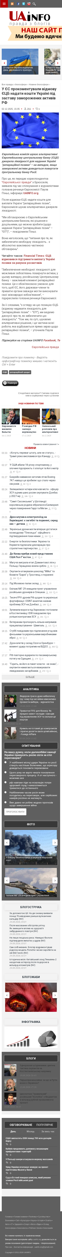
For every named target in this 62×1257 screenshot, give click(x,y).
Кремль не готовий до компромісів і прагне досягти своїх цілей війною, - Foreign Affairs (39, 731)
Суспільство (43, 1217)
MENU (4, 4)
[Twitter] (23, 4)
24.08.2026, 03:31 (17, 934)
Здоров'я (18, 1224)
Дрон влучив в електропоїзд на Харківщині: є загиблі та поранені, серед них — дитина (33, 520)
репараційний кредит (20, 372)
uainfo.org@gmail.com (43, 1247)
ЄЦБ (5, 372)
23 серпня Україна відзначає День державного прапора (18, 68)
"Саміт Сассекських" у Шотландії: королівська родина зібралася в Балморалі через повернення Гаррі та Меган (33, 505)
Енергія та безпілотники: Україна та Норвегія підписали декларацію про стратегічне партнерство (29, 545)
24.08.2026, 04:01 (17, 922)
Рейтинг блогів (35, 1228)
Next (58, 63)
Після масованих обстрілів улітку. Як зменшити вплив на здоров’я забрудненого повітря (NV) (27, 928)
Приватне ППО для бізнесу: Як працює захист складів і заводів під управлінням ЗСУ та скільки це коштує (38, 715)
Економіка (9, 1220)
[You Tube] (28, 4)
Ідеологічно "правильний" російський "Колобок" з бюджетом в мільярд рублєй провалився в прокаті (38, 1098)
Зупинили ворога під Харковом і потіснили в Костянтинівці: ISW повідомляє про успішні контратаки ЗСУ (33, 613)
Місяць (31, 1131)
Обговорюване (21, 1125)
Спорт (26, 1224)
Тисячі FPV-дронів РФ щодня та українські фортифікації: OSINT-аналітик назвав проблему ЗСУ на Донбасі (33, 601)
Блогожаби (31, 977)
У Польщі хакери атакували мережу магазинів (29, 1159)
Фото (31, 824)
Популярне (44, 1125)
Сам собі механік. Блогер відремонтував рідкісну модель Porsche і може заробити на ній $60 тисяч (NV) (32, 950)
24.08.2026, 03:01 (17, 943)
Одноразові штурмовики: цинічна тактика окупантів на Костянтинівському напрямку (37, 1068)
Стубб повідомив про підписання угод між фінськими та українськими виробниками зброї (33, 634)
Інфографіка (31, 1022)
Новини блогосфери (39, 84)
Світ (17, 1220)
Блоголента (22, 1228)
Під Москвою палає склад (24, 583)
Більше (30, 677)
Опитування (31, 745)
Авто (7, 1224)
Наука (33, 1220)
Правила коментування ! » (46, 444)
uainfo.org (37, 1239)
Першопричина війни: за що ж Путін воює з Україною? (38, 1081)
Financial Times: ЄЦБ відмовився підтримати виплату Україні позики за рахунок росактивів (28, 259)
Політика (32, 1217)
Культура (25, 1220)
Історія (41, 1220)
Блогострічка (31, 907)
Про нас (8, 1247)
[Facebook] (17, 4)
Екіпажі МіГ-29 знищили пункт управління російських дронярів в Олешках (27, 896)
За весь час (48, 1131)
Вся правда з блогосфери (14, 84)
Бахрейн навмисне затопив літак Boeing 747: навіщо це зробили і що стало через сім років (32, 480)
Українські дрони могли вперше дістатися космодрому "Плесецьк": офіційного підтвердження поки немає (33, 532)
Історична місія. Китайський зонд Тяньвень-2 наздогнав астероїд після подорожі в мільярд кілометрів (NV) (32, 962)
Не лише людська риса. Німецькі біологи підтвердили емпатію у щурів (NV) (30, 939)
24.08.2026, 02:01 (17, 968)
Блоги (31, 1058)
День (13, 1131)
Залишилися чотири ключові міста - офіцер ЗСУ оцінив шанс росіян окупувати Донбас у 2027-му (34, 492)
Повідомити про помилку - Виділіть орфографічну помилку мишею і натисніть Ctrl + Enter (29, 361)
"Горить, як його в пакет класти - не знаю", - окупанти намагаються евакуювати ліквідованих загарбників (34, 667)
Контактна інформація (23, 1247)
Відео (39, 1224)
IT (12, 1224)
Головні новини (20, 1217)
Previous (3, 63)
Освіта (48, 1220)
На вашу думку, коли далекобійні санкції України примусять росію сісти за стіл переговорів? (30, 755)
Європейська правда (45, 347)
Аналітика (31, 689)
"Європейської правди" (17, 182)
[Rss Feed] (12, 4)
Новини (30, 448)
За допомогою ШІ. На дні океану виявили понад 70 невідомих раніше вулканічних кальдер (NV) (31, 916)
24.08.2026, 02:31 (17, 956)
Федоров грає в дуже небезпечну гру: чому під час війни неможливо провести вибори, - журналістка (38, 699)
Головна (8, 1217)
